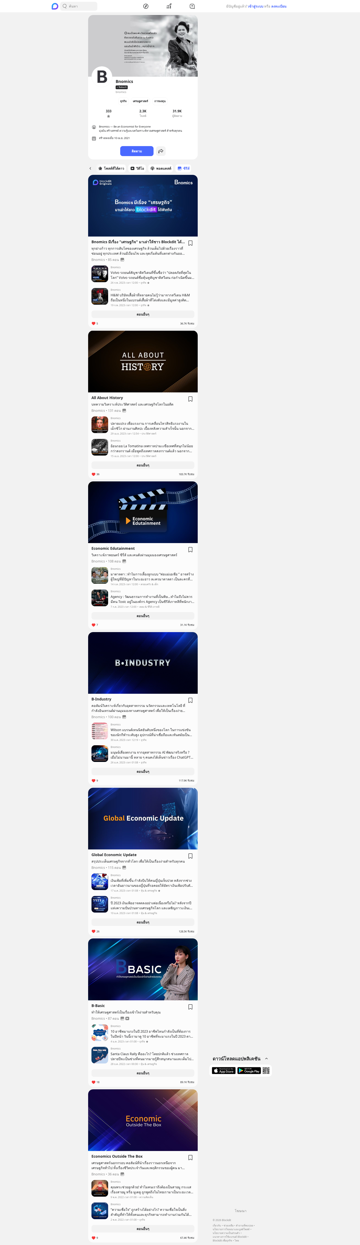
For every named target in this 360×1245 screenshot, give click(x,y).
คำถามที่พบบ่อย (244, 1225)
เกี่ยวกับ (217, 1225)
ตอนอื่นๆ (143, 314)
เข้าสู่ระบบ (255, 6)
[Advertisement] (240, 1144)
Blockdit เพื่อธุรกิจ (222, 1240)
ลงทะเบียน (278, 6)
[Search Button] (64, 6)
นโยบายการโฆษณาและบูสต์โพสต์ (231, 1229)
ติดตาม (137, 151)
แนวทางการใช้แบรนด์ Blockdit (230, 1237)
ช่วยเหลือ (229, 1225)
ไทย (237, 1240)
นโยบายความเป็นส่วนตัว (226, 1233)
